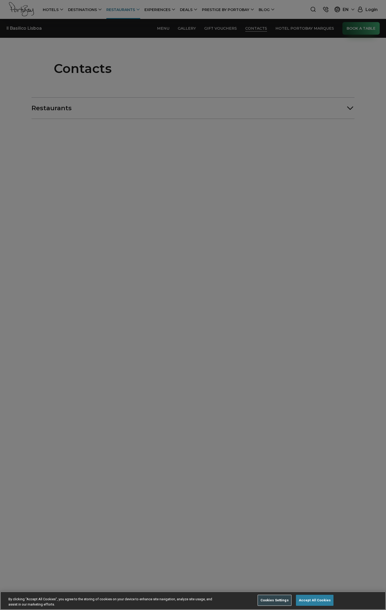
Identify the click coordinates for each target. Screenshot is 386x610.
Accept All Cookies (315, 600)
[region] (193, 600)
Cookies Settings (274, 600)
